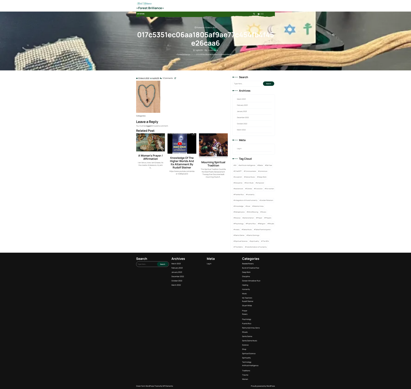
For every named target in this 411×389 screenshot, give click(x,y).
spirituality (255, 241)
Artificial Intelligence (250, 365)
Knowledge (239, 206)
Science (245, 345)
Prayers (268, 218)
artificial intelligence (247, 165)
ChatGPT (238, 171)
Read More (150, 142)
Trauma (245, 375)
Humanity (246, 289)
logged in (149, 126)
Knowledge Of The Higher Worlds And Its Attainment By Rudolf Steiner (182, 162)
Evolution (259, 188)
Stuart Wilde (247, 305)
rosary (237, 229)
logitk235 (155, 78)
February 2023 (242, 105)
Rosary (244, 314)
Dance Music (250, 177)
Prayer (259, 218)
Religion (262, 223)
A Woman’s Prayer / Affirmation (150, 157)
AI (235, 165)
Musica (237, 218)
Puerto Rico (251, 223)
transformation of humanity (256, 247)
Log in (239, 148)
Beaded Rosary (248, 263)
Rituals (271, 223)
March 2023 (241, 99)
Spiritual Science (248, 353)
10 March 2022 (144, 78)
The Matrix (239, 247)
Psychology (239, 223)
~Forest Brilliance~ (150, 8)
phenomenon (249, 218)
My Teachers (247, 298)
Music (264, 212)
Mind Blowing (253, 212)
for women (270, 188)
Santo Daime (239, 235)
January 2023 (242, 111)
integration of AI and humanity (246, 200)
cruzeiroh (238, 177)
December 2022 (243, 117)
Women (245, 379)
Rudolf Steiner (247, 301)
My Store (140, 14)
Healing (245, 285)
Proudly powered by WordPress (263, 386)
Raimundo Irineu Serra (251, 328)
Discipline (238, 183)
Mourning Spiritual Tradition (213, 163)
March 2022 (241, 130)
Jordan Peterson (267, 200)
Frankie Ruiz (239, 194)
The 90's (266, 241)
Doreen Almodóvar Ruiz (251, 281)
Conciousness (250, 171)
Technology (246, 362)
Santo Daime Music (249, 340)
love (248, 206)
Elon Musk (249, 183)
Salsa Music (247, 229)
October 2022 (242, 124)
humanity (250, 194)
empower (260, 183)
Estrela (249, 188)
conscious (263, 171)
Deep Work (262, 177)
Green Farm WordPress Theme (148, 386)
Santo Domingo (253, 235)
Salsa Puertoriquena (262, 229)
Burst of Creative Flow (250, 268)
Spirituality (246, 358)
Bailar (261, 165)
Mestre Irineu (259, 206)
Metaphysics (240, 212)
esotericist (239, 188)
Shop (244, 349)
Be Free (269, 165)
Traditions (246, 370)
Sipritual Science (241, 241)
